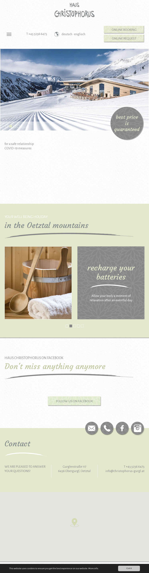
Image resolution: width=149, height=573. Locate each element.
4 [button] (18, 126)
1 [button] (6, 126)
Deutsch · (68, 34)
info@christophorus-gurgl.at (124, 471)
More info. (93, 568)
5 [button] (82, 326)
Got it (129, 568)
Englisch (79, 34)
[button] (74, 522)
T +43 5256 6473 (36, 34)
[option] (74, 87)
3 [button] (14, 126)
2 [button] (10, 126)
